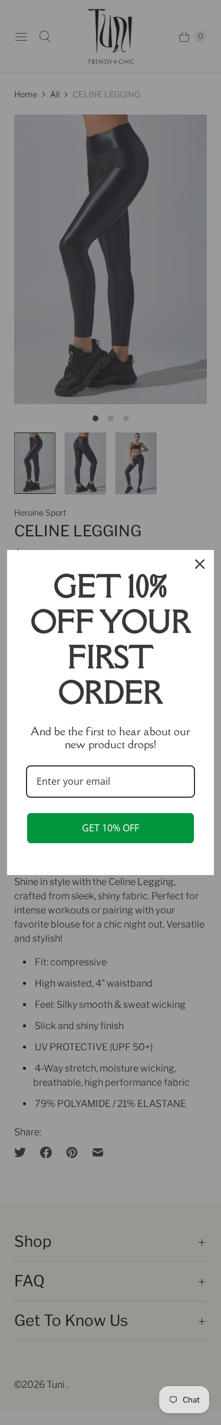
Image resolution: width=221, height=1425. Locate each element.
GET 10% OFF (110, 827)
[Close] (200, 564)
